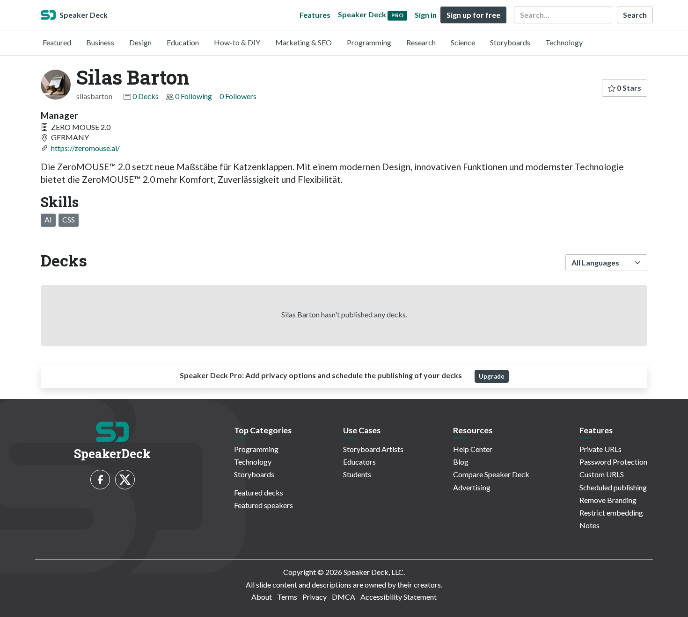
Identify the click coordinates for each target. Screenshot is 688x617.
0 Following (193, 96)
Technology (564, 42)
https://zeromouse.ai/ (85, 147)
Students (357, 474)
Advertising (471, 487)
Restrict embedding (611, 512)
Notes (589, 525)
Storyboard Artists (373, 449)
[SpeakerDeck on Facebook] (100, 479)
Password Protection (613, 461)
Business (100, 42)
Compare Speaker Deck (491, 474)
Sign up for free (473, 14)
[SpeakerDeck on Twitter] (125, 479)
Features (315, 14)
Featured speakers (263, 505)
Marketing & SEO (303, 42)
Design (140, 42)
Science (463, 42)
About (261, 596)
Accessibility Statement (398, 596)
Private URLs (600, 449)
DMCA (343, 596)
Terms (287, 596)
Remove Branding (608, 499)
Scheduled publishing (613, 487)
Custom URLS (601, 474)
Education (183, 42)
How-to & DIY (237, 42)
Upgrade (492, 376)
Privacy (314, 596)
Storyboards (510, 42)
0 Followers (238, 96)
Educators (359, 461)
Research (421, 42)
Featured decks (258, 492)
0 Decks (145, 96)
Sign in (426, 14)
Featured (57, 42)
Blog (460, 461)
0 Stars (628, 87)
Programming (369, 42)
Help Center (472, 449)
